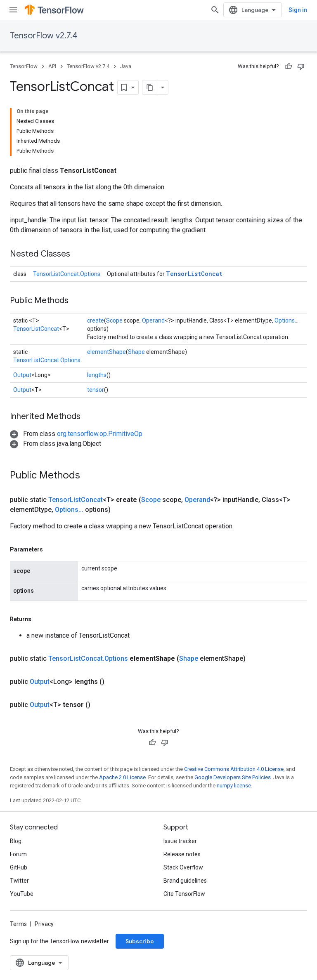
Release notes (182, 854)
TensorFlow (24, 66)
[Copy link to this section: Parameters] (51, 549)
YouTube (21, 893)
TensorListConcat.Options (66, 274)
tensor (95, 389)
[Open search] (215, 10)
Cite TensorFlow (184, 893)
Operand (153, 320)
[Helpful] (288, 66)
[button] (76, 434)
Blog (15, 841)
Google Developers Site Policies (232, 777)
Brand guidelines (185, 880)
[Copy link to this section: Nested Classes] (78, 254)
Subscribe (139, 941)
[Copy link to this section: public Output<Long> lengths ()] (114, 682)
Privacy (44, 924)
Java (125, 66)
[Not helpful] (301, 66)
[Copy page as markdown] (149, 87)
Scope (114, 320)
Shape (136, 352)
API (52, 66)
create (95, 320)
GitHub (18, 867)
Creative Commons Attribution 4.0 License (234, 769)
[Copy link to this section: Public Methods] (77, 301)
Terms (18, 924)
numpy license (234, 785)
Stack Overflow (183, 867)
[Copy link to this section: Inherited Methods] (88, 417)
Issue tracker (180, 841)
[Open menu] (13, 10)
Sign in (298, 10)
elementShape (106, 352)
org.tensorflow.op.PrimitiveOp (99, 434)
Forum (18, 854)
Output (22, 375)
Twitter (19, 880)
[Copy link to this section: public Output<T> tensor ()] (100, 705)
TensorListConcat (194, 274)
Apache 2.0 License (122, 777)
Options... (286, 320)
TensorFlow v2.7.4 (43, 36)
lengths (96, 375)
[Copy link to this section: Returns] (39, 619)
